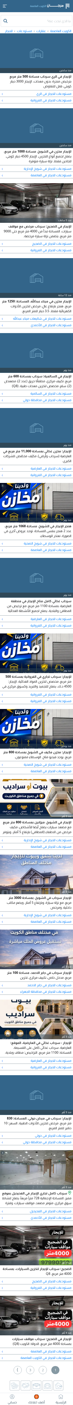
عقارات (41, 31)
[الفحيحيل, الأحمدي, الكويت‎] (69, 1193)
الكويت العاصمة (60, 31)
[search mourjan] (6, 21)
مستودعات (24, 31)
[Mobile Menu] (5, 6)
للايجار (9, 31)
